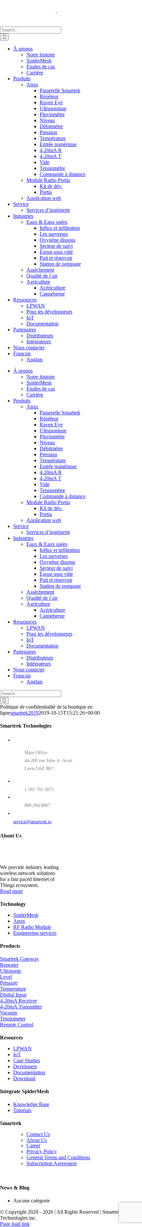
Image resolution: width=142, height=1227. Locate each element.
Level (6, 977)
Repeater (9, 965)
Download (24, 1078)
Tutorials (22, 1110)
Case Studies (26, 1060)
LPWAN (22, 1048)
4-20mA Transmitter (21, 1006)
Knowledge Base (31, 1104)
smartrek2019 (24, 713)
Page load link (15, 1224)
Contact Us (38, 1134)
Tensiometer (12, 1018)
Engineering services (34, 933)
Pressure (9, 983)
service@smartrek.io (32, 821)
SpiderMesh (25, 915)
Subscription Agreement (51, 1163)
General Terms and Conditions (58, 1157)
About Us (36, 1140)
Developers (25, 1066)
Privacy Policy (41, 1151)
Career (33, 1145)
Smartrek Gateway (19, 959)
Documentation (29, 1072)
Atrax (19, 921)
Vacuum (8, 1012)
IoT (17, 1054)
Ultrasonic (10, 971)
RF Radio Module (32, 927)
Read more (11, 891)
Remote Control (16, 1024)
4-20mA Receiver (18, 1001)
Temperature (13, 989)
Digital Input (13, 995)
